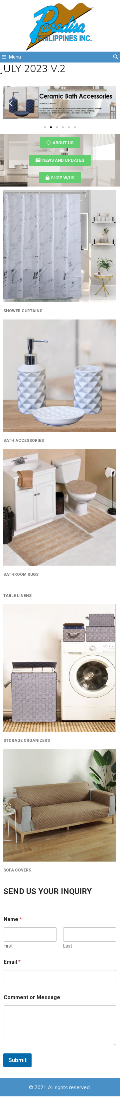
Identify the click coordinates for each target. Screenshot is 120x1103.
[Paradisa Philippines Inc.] (60, 25)
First (8, 946)
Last (67, 946)
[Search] (116, 57)
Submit (17, 1060)
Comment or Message (32, 997)
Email (12, 962)
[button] (11, 103)
